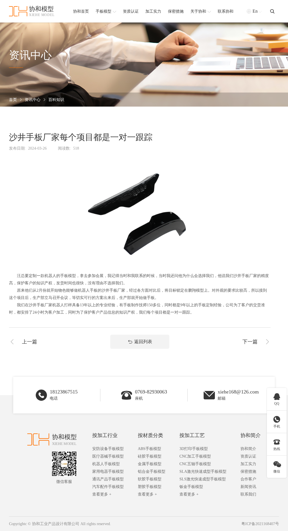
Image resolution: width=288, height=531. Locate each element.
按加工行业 (105, 435)
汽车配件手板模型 (108, 487)
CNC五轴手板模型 (195, 464)
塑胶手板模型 (149, 487)
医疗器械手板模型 (108, 456)
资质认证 (248, 456)
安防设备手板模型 (108, 449)
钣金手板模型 (191, 487)
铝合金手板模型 (151, 471)
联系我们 (248, 494)
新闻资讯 (248, 487)
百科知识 (56, 100)
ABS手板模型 (149, 449)
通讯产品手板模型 (108, 479)
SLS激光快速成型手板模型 (202, 479)
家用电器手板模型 (108, 471)
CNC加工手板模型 (195, 456)
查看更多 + (101, 494)
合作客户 (248, 479)
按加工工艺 (192, 435)
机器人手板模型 (106, 464)
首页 (13, 100)
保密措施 (248, 471)
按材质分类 (150, 435)
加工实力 (248, 464)
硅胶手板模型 (149, 456)
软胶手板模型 (149, 479)
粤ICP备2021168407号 (260, 524)
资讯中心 (32, 100)
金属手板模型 (149, 464)
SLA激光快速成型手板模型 (202, 471)
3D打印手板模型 (193, 449)
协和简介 (250, 435)
